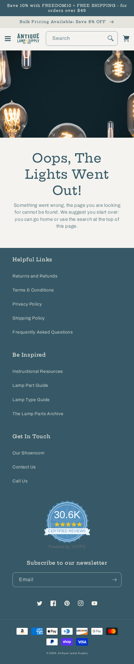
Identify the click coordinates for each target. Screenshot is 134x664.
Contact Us (24, 467)
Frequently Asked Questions (42, 332)
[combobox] (81, 38)
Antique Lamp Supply (73, 653)
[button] (8, 38)
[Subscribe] (114, 579)
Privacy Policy (27, 304)
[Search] (110, 38)
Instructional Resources (37, 371)
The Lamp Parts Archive (37, 413)
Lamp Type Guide (31, 399)
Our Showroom (28, 453)
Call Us (19, 481)
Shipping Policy (28, 318)
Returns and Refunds (34, 276)
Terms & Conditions (33, 290)
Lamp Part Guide (30, 385)
